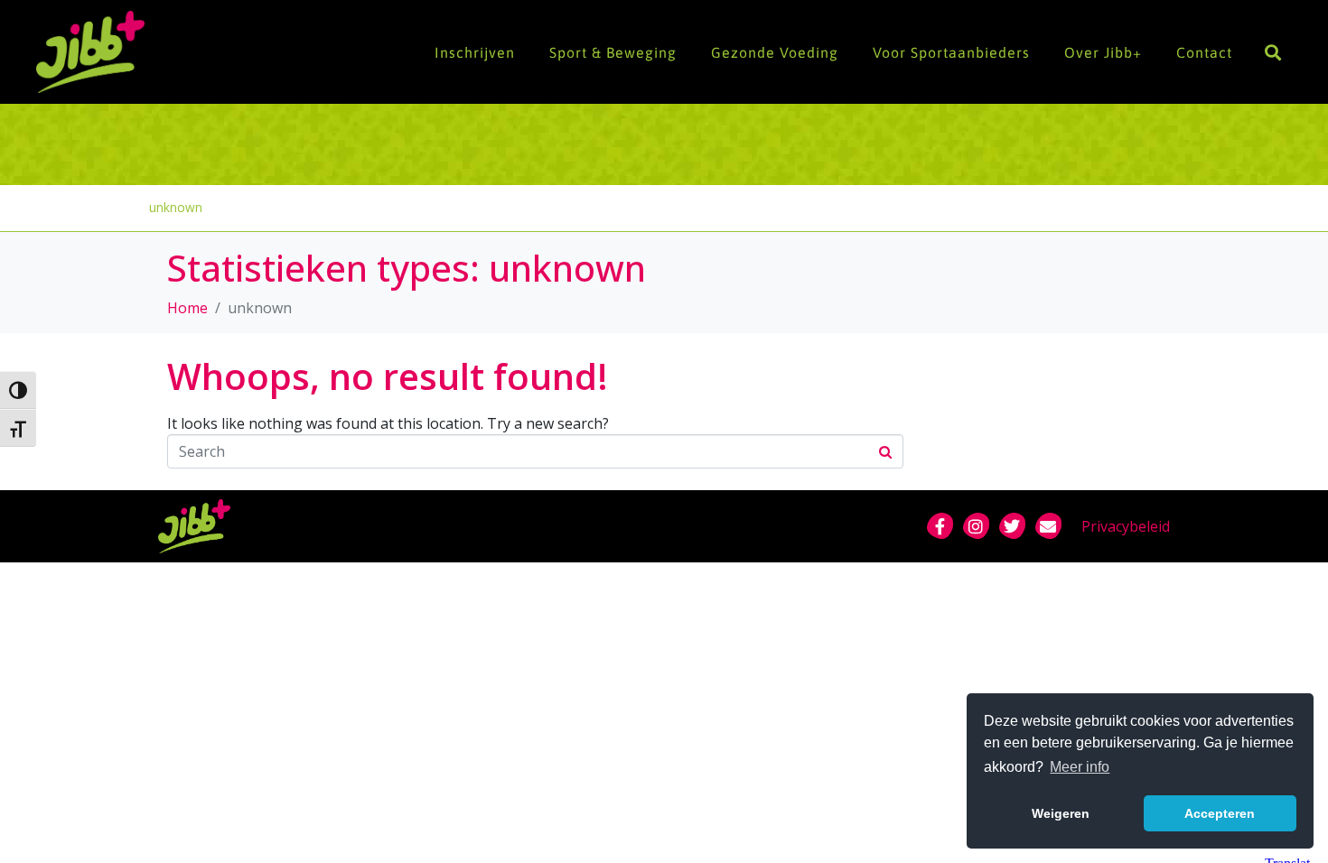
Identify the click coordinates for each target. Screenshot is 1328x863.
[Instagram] (975, 526)
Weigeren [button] (1061, 813)
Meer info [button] (1079, 767)
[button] (1272, 52)
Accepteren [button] (1219, 813)
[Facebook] (939, 526)
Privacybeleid (1125, 526)
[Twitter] (1011, 526)
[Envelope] (1048, 526)
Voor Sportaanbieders (951, 52)
